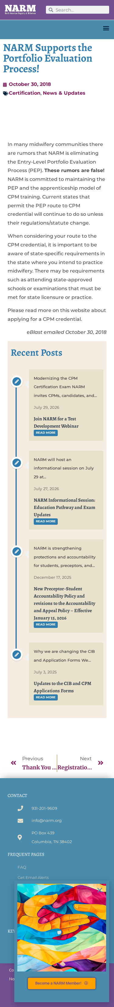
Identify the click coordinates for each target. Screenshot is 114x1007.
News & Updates (64, 93)
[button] (106, 28)
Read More (46, 432)
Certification (24, 93)
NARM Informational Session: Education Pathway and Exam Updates (64, 507)
